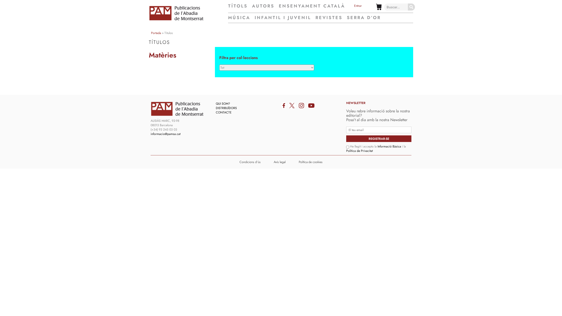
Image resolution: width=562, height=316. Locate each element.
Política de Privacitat (359, 151)
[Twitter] (292, 105)
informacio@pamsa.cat (165, 134)
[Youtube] (311, 105)
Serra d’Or (364, 17)
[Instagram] (301, 105)
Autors (263, 6)
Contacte (224, 112)
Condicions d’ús (250, 162)
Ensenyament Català (312, 6)
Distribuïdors (226, 108)
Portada (156, 33)
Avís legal (280, 162)
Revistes (328, 17)
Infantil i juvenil (283, 17)
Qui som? (223, 103)
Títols (238, 6)
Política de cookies (310, 162)
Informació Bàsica (389, 146)
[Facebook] (283, 105)
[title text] (188, 13)
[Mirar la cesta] (379, 7)
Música (239, 17)
